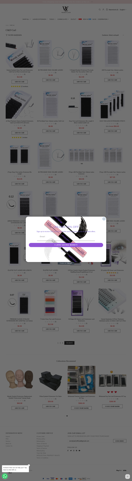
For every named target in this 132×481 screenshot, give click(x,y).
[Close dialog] (104, 219)
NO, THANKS (66, 251)
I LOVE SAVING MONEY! (66, 245)
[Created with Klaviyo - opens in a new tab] (66, 263)
